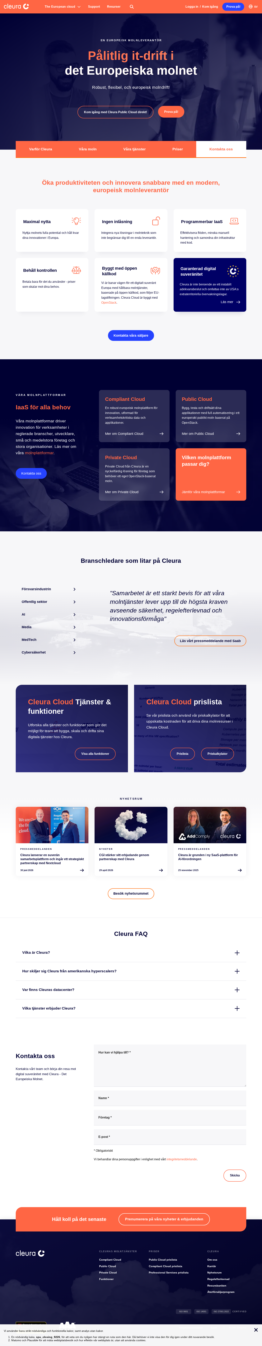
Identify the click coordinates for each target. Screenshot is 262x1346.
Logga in (191, 6)
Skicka (235, 1175)
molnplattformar (39, 453)
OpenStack (108, 302)
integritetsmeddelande (181, 1159)
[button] (63, 6)
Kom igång (210, 6)
